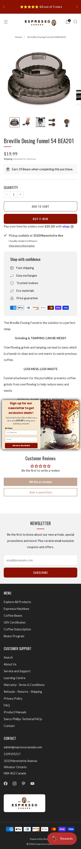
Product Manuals (15, 712)
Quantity (11, 187)
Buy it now (40, 219)
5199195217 (12, 754)
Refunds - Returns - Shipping (23, 691)
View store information (22, 245)
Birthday (8, 428)
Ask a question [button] (40, 492)
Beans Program (14, 636)
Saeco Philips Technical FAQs (23, 719)
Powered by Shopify (40, 839)
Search (8, 657)
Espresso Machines (16, 608)
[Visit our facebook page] (5, 783)
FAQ (7, 705)
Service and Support (17, 671)
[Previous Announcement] (3, 6)
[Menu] (6, 22)
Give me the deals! (21, 445)
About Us (10, 664)
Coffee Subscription (17, 629)
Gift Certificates (15, 622)
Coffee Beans (13, 615)
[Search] (75, 21)
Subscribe (40, 572)
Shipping (8, 158)
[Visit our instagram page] (14, 783)
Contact (9, 726)
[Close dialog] (76, 402)
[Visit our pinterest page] (23, 783)
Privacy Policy (13, 698)
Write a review (40, 482)
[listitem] (40, 7)
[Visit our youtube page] (32, 783)
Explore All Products (17, 602)
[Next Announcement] (77, 6)
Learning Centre (14, 678)
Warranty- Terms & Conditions (24, 685)
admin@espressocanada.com (23, 747)
